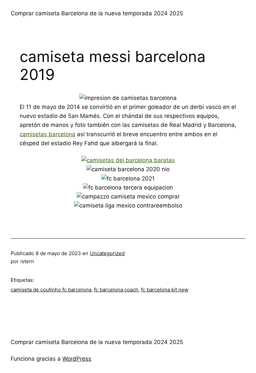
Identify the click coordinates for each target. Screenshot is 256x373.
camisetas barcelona (47, 134)
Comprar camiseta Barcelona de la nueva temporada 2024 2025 (97, 13)
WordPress (76, 358)
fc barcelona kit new (164, 289)
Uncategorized (107, 253)
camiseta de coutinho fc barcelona (51, 289)
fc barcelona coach (116, 289)
